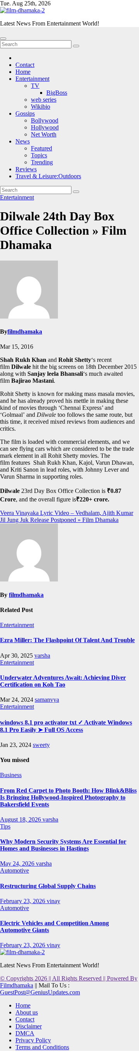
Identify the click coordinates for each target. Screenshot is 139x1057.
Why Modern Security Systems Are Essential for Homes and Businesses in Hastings (63, 845)
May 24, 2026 (18, 863)
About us (26, 1012)
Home (23, 71)
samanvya (47, 699)
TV (35, 85)
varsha (42, 655)
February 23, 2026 (23, 901)
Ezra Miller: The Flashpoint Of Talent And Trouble (67, 640)
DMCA (24, 1033)
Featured (41, 148)
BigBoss (56, 92)
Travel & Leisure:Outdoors (48, 176)
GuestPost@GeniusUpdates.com (40, 992)
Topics (39, 155)
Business (11, 775)
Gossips (25, 113)
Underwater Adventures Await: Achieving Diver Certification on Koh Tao (63, 681)
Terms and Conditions (42, 1047)
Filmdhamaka (16, 985)
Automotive (14, 870)
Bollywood (44, 120)
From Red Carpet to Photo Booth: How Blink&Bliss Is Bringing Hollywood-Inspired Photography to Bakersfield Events (68, 797)
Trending (42, 162)
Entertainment (32, 78)
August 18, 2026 (21, 819)
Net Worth (43, 134)
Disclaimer (28, 1026)
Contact (24, 64)
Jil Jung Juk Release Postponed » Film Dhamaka (59, 520)
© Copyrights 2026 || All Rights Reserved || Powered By (68, 978)
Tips (5, 826)
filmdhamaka (24, 331)
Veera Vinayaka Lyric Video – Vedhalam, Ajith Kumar (66, 513)
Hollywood (45, 127)
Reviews (26, 169)
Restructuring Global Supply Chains (48, 886)
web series (43, 99)
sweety (41, 745)
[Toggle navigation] (3, 39)
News (22, 141)
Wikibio (40, 106)
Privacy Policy (33, 1040)
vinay (53, 901)
